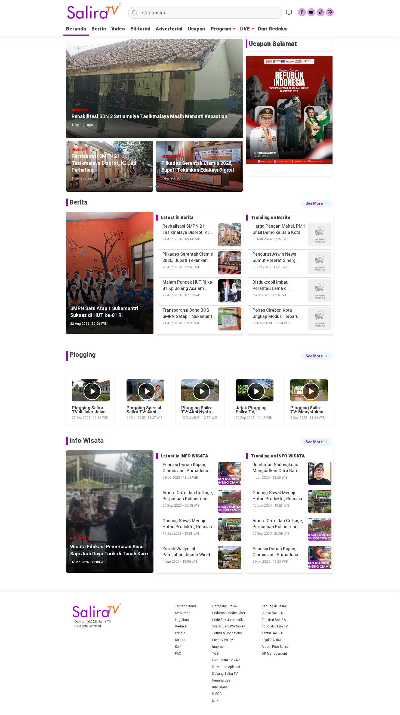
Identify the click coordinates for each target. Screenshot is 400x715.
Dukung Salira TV (225, 673)
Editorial (140, 29)
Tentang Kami (185, 606)
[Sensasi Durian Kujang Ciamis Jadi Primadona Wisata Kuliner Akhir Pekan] (319, 502)
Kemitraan (182, 613)
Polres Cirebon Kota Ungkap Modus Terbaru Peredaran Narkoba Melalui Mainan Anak (276, 285)
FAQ (178, 653)
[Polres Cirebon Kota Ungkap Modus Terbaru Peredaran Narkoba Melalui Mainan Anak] (319, 263)
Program (221, 29)
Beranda (76, 29)
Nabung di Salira (273, 606)
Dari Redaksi (273, 29)
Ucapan (196, 29)
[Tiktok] (320, 12)
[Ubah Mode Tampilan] (290, 12)
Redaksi (181, 626)
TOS (215, 653)
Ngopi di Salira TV (274, 626)
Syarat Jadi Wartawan (228, 626)
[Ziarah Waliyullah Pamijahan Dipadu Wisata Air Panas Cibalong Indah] (319, 530)
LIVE (244, 29)
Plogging (82, 355)
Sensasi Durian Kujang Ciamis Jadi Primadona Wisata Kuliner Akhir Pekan (279, 524)
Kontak (180, 639)
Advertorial (169, 29)
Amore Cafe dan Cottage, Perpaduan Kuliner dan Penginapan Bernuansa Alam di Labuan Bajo (278, 496)
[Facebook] (302, 12)
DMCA (216, 693)
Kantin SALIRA (272, 633)
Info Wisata (86, 440)
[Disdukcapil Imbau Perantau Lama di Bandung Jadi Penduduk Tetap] (319, 235)
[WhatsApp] (330, 12)
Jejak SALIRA (271, 639)
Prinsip (180, 633)
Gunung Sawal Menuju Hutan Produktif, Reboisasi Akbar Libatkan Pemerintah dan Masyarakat (279, 468)
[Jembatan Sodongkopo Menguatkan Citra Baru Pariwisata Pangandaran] (319, 558)
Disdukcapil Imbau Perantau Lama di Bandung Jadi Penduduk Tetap (276, 257)
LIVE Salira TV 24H (226, 660)
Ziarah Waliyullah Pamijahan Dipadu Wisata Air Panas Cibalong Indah (278, 552)
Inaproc (218, 646)
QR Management (274, 653)
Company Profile (224, 606)
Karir (178, 646)
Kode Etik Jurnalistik (227, 619)
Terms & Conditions (227, 633)
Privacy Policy (222, 639)
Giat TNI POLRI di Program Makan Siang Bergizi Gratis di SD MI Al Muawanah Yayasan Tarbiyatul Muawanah (278, 313)
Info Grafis (220, 687)
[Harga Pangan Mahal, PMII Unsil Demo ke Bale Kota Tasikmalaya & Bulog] (319, 319)
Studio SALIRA (272, 613)
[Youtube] (311, 12)
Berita (98, 29)
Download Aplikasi (226, 666)
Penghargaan (222, 680)
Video (118, 29)
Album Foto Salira (274, 646)
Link (215, 700)
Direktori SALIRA (273, 619)
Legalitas (182, 619)
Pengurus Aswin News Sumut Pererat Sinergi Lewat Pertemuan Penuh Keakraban (277, 229)
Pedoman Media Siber (228, 613)
